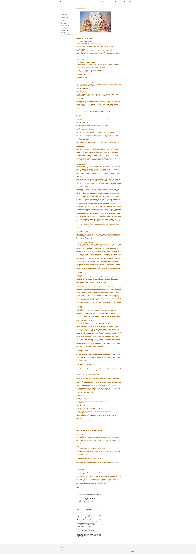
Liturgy (109, 1)
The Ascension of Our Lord (65, 34)
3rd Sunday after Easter (65, 28)
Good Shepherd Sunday (65, 25)
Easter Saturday (64, 21)
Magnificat (62, 550)
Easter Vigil (63, 9)
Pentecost (62, 37)
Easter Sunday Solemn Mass (65, 10)
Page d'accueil (103, 1)
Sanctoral (61, 547)
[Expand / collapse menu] (111, 1)
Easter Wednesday (65, 17)
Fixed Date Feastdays (117, 1)
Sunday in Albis (63, 23)
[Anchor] (88, 9)
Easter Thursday (64, 18)
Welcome (125, 1)
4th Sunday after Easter (65, 30)
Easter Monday (64, 14)
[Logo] (61, 1)
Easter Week (63, 12)
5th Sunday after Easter (65, 32)
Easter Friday (64, 20)
